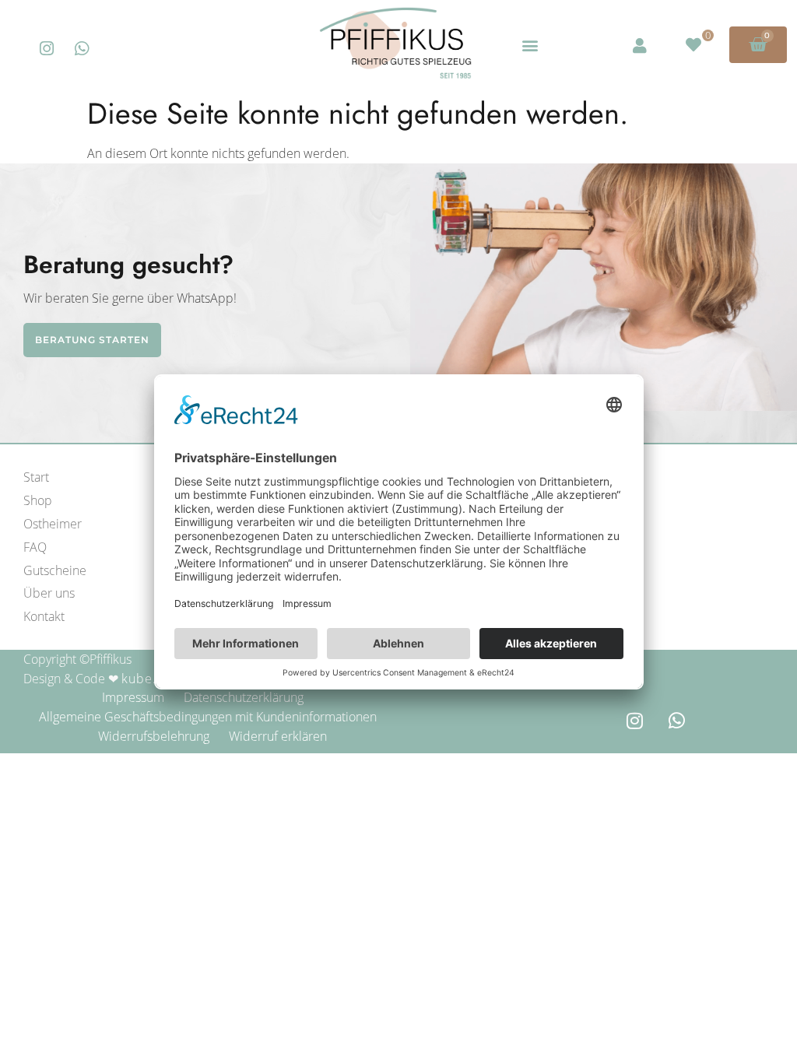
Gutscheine (54, 570)
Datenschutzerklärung (244, 697)
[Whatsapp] (82, 48)
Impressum (133, 697)
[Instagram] (47, 48)
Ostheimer (52, 523)
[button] (529, 45)
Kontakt (44, 616)
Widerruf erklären (278, 736)
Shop (37, 500)
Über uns (49, 593)
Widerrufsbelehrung (153, 736)
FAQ (35, 547)
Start (36, 477)
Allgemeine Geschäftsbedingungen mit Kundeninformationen (208, 716)
